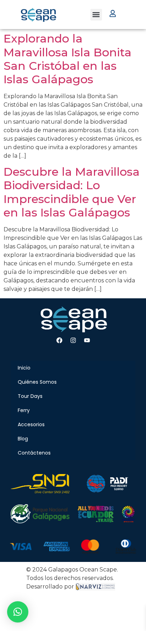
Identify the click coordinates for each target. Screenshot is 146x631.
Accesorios (31, 424)
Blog (23, 438)
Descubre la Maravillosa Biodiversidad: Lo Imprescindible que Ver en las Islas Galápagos (72, 192)
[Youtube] (87, 340)
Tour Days (30, 396)
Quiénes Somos (37, 381)
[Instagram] (73, 340)
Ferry (24, 410)
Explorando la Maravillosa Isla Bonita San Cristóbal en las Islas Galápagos (67, 59)
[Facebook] (59, 340)
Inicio (24, 367)
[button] (96, 15)
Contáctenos (34, 452)
